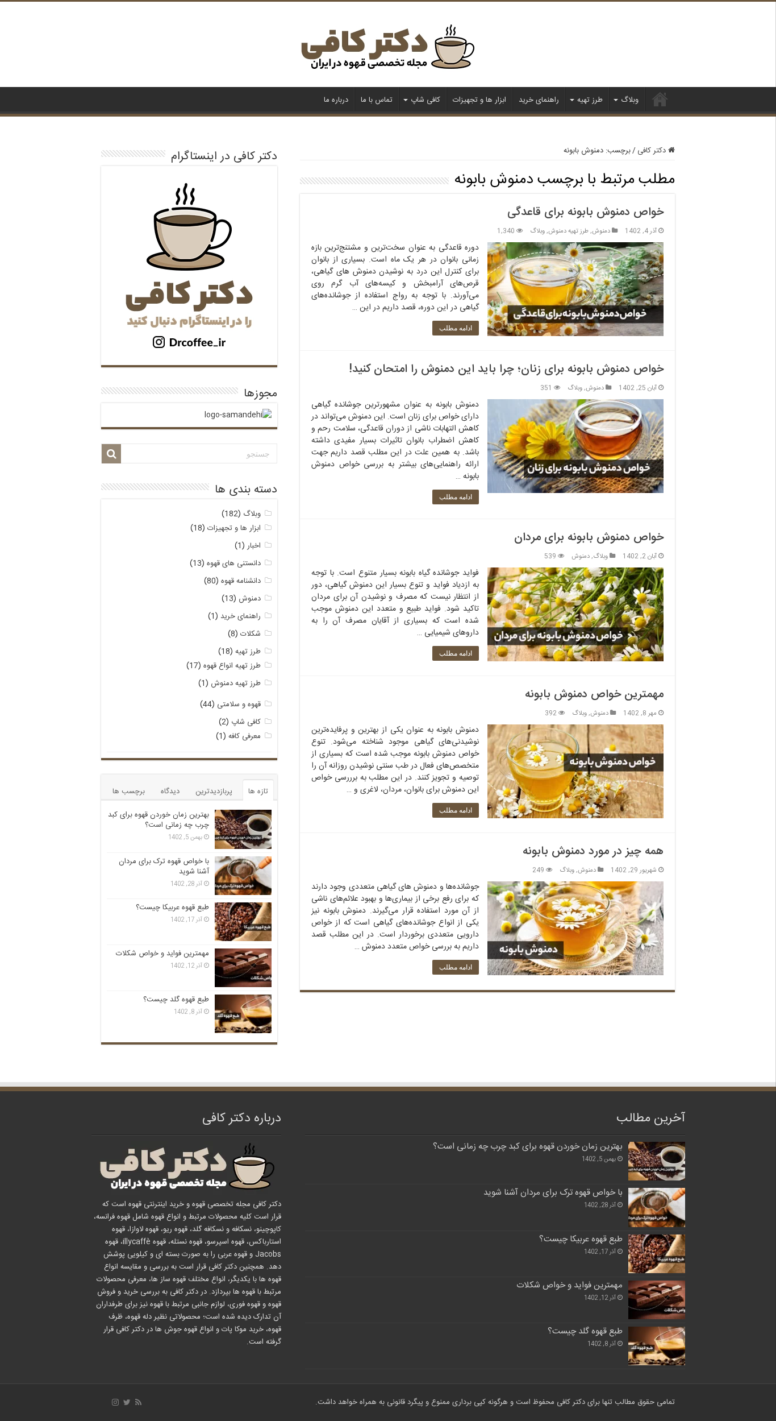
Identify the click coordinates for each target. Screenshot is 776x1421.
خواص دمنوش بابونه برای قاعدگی (585, 212)
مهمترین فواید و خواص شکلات (162, 953)
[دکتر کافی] (388, 50)
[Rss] (138, 1402)
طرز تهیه (590, 100)
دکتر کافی (660, 99)
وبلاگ (630, 100)
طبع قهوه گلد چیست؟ (176, 999)
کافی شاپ (425, 100)
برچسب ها (128, 791)
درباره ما (336, 100)
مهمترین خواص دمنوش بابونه (594, 694)
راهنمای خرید (539, 100)
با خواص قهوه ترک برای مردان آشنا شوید (164, 866)
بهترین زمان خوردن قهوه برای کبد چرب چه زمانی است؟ (158, 820)
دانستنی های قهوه (234, 563)
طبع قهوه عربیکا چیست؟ (172, 907)
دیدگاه (170, 791)
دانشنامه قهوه (241, 581)
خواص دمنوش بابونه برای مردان (589, 537)
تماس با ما (377, 100)
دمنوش (601, 231)
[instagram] (115, 1402)
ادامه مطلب (455, 328)
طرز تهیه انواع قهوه (232, 666)
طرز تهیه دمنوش (568, 231)
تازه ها (258, 791)
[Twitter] (127, 1402)
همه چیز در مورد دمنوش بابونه (593, 851)
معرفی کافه (244, 736)
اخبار (254, 546)
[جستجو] (111, 453)
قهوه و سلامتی (239, 704)
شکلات (250, 634)
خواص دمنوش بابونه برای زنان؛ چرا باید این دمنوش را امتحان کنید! (506, 369)
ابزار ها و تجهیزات (479, 100)
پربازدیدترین (213, 791)
